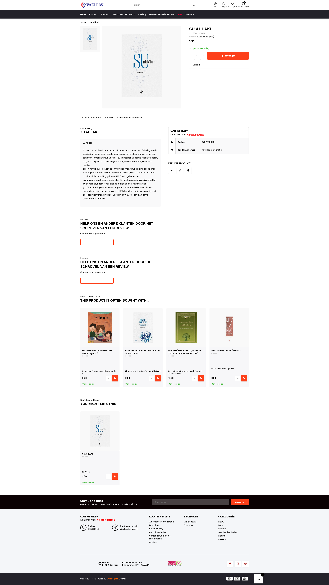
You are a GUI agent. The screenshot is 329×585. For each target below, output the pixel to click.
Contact (153, 542)
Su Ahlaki (94, 22)
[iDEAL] (229, 579)
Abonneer (240, 502)
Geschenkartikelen (123, 14)
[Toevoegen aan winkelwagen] (115, 378)
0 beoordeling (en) (205, 36)
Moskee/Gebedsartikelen (161, 14)
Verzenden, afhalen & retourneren (160, 537)
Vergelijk (196, 65)
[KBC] (245, 579)
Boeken (104, 14)
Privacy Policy (156, 528)
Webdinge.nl (112, 579)
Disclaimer (154, 525)
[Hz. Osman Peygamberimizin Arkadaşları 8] (100, 327)
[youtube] (245, 564)
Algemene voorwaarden (161, 521)
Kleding (142, 14)
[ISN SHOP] (95, 5)
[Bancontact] (237, 579)
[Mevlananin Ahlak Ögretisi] (229, 327)
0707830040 (208, 142)
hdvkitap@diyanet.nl (212, 149)
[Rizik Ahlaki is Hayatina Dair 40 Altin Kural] (143, 327)
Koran (92, 14)
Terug (85, 22)
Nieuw (83, 14)
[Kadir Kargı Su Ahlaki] (100, 431)
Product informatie (91, 117)
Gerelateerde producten (129, 117)
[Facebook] (230, 564)
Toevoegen (229, 55)
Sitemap (122, 579)
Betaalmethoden (157, 532)
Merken (222, 539)
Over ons (189, 14)
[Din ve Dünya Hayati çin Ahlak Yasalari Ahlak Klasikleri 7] (186, 327)
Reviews (109, 117)
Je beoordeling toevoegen (96, 242)
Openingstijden (196, 134)
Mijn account (190, 521)
